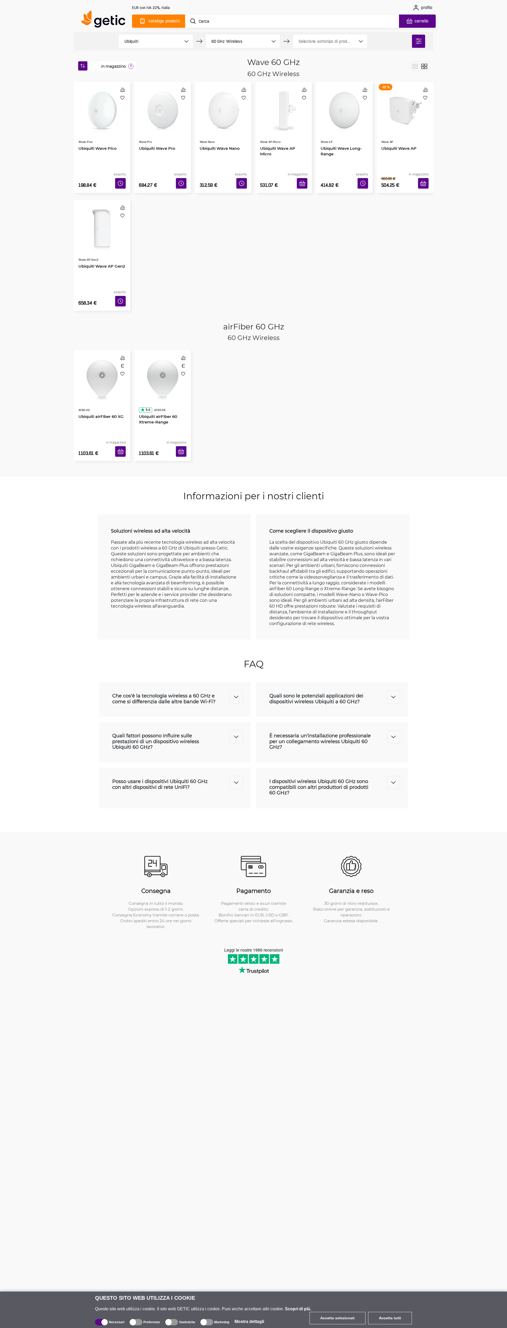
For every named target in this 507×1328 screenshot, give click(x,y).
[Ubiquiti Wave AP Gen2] (102, 214)
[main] (105, 20)
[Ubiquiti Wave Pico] (102, 104)
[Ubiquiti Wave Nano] (223, 104)
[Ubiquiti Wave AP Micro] (283, 104)
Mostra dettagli (249, 1321)
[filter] (418, 41)
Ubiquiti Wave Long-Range (339, 136)
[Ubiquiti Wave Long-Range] (344, 104)
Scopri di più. (298, 1309)
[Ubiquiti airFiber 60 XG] (102, 356)
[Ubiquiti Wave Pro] (162, 104)
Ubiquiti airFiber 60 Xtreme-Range (156, 388)
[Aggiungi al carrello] (304, 177)
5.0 (146, 379)
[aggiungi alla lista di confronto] (122, 89)
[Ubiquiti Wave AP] (404, 104)
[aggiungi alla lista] (122, 97)
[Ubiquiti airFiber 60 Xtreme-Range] (162, 356)
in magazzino (113, 66)
